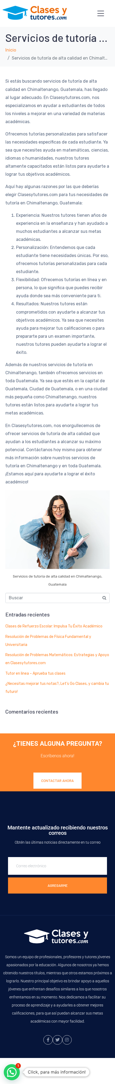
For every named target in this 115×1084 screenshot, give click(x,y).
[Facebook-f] (48, 1040)
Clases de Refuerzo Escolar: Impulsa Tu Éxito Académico (53, 626)
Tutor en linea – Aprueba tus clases (35, 673)
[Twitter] (57, 1040)
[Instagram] (67, 1040)
